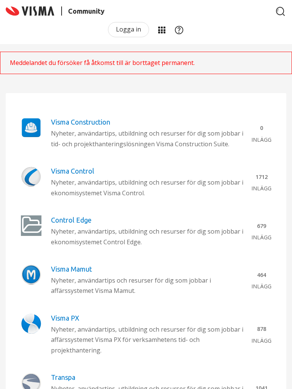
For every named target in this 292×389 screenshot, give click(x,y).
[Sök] (280, 11)
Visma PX (65, 318)
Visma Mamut (71, 269)
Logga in (128, 29)
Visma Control (72, 171)
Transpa (63, 377)
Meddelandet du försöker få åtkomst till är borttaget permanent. (102, 63)
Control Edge (71, 220)
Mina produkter (161, 29)
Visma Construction (80, 122)
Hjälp (179, 29)
